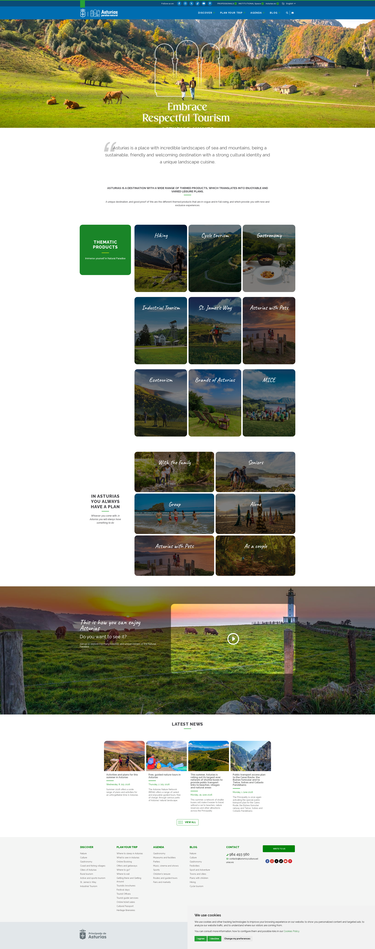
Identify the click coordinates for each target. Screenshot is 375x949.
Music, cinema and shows (166, 865)
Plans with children (199, 878)
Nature (83, 853)
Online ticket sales (126, 902)
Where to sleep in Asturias (130, 853)
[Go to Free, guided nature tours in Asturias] (166, 756)
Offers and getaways (127, 865)
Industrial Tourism (88, 886)
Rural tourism (86, 874)
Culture (83, 857)
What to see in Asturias (128, 857)
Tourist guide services (127, 898)
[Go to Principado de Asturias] (93, 934)
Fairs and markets (162, 882)
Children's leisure (161, 874)
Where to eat (123, 874)
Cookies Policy (291, 931)
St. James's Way (88, 882)
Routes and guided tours (165, 878)
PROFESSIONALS (225, 3)
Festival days (123, 889)
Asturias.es (271, 3)
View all (190, 822)
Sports (156, 870)
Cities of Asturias (88, 870)
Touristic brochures (126, 885)
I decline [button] (214, 938)
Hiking (193, 882)
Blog (193, 847)
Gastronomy (86, 861)
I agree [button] (200, 938)
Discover (86, 847)
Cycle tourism (196, 886)
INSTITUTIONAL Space (250, 3)
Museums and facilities (164, 857)
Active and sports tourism (92, 878)
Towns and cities (198, 874)
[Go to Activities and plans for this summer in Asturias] (124, 756)
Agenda (158, 847)
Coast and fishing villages (92, 865)
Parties (156, 861)
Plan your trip (127, 847)
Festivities (195, 865)
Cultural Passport (125, 906)
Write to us (278, 849)
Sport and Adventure (200, 870)
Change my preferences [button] (237, 938)
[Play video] (233, 639)
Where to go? (123, 870)
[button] (290, 3)
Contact (232, 847)
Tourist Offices (124, 894)
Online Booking (124, 861)
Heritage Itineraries (126, 910)
